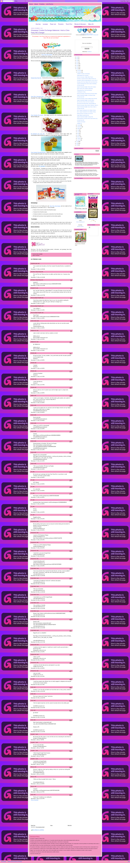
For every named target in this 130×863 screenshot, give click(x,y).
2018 (77, 58)
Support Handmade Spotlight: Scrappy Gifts (85, 116)
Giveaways (37, 255)
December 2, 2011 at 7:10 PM (37, 748)
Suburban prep (34, 263)
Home (31, 4)
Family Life (53, 24)
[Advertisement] (42, 813)
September (79, 126)
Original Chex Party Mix (36, 77)
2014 (77, 63)
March (78, 136)
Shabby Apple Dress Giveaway (82, 75)
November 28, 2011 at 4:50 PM (37, 668)
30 (70, 515)
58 (70, 767)
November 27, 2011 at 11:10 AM (38, 277)
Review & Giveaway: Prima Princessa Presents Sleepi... (87, 93)
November (79, 72)
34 (70, 551)
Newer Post (33, 825)
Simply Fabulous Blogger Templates (15, 861)
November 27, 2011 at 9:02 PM (37, 548)
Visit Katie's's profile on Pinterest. (87, 33)
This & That (69, 24)
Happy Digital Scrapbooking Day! (83, 115)
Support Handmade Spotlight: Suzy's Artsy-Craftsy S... (87, 106)
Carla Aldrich (33, 568)
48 (70, 679)
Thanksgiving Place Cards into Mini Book (84, 90)
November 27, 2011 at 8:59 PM (37, 530)
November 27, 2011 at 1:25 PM (37, 318)
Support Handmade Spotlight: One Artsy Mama (85, 100)
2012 (77, 67)
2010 (77, 141)
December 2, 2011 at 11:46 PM (37, 774)
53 (70, 720)
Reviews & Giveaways (80, 24)
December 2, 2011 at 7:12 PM (37, 764)
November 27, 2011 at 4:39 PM (37, 392)
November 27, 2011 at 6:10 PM (37, 428)
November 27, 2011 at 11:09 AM (38, 269)
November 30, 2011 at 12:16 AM (38, 717)
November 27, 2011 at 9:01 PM (37, 539)
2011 (77, 68)
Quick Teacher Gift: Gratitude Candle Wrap (85, 88)
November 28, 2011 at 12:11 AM (38, 616)
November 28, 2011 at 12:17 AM (38, 642)
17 (70, 406)
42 (70, 620)
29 (70, 507)
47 (70, 671)
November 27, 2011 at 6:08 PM (37, 412)
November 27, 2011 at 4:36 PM (37, 360)
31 (70, 522)
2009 (77, 143)
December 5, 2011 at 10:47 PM (37, 798)
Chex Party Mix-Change (47, 54)
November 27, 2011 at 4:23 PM (37, 350)
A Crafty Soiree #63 (80, 108)
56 (70, 751)
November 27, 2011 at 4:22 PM (37, 339)
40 (70, 603)
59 (70, 777)
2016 (77, 60)
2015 (77, 62)
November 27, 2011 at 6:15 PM (37, 461)
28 (70, 500)
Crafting (38, 24)
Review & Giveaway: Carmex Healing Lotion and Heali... (87, 98)
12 (70, 363)
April (78, 135)
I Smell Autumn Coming (81, 91)
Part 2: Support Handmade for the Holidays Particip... (86, 110)
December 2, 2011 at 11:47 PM (37, 792)
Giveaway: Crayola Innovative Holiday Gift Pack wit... (86, 78)
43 (70, 631)
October (78, 125)
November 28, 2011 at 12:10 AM (38, 608)
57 (70, 759)
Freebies (42, 4)
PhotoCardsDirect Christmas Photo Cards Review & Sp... (87, 118)
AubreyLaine (33, 644)
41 (70, 611)
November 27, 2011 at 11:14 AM (38, 285)
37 (70, 579)
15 (70, 388)
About (36, 4)
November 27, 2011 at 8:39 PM (37, 477)
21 (70, 442)
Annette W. (33, 288)
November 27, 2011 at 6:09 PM (37, 420)
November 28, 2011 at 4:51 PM (37, 676)
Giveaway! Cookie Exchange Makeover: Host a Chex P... (87, 80)
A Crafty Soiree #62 (80, 120)
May (78, 133)
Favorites (61, 24)
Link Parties (49, 4)
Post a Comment (34, 800)
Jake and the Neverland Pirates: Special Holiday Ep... (86, 103)
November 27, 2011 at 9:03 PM (37, 556)
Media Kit (91, 24)
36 (70, 569)
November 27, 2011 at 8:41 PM (37, 518)
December (79, 70)
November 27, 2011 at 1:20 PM (37, 303)
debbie (32, 395)
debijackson (33, 330)
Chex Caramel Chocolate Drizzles (38, 152)
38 (70, 587)
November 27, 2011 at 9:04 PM (37, 565)
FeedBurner (89, 51)
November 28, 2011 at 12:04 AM (38, 575)
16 (70, 396)
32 (70, 533)
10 (70, 342)
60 (70, 787)
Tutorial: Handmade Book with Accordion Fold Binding (86, 83)
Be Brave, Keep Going (36, 271)
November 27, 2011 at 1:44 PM (37, 328)
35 (70, 559)
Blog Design (3, 861)
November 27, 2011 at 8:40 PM (37, 512)
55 (70, 743)
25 (70, 480)
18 (70, 415)
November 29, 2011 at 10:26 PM (38, 697)
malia (32, 687)
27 (70, 494)
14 (70, 380)
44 (70, 645)
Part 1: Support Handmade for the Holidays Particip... (86, 111)
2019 (77, 57)
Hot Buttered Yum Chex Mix (38, 133)
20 (70, 432)
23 (70, 464)
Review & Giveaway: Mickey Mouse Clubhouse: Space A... (87, 105)
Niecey (32, 766)
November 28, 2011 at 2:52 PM (37, 651)
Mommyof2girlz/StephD (36, 297)
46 (70, 663)
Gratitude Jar (79, 123)
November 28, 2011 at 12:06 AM (38, 583)
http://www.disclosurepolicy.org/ (46, 853)
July (78, 130)
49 (70, 688)
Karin (32, 700)
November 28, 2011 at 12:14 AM (38, 627)
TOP (129, 861)
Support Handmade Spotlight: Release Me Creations (86, 86)
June (78, 131)
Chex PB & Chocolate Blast (37, 96)
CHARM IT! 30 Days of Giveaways (83, 73)
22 (70, 453)
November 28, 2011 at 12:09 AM (38, 600)
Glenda (32, 353)
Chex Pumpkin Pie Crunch (37, 115)
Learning (45, 24)
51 (70, 701)
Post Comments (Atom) (40, 827)
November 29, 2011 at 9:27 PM (37, 684)
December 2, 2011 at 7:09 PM (37, 739)
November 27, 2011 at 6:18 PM (37, 469)
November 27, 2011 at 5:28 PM (37, 402)
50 (70, 694)
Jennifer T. (33, 734)
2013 (77, 65)
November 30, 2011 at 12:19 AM (38, 731)
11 (71, 354)
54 (70, 735)
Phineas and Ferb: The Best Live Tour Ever (85, 113)
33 (70, 543)
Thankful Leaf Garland (81, 121)
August (78, 128)
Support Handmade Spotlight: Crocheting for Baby (86, 95)
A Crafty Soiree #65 (80, 85)
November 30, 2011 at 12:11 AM (38, 707)
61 (70, 795)
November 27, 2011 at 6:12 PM (37, 449)
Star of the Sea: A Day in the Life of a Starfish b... (86, 101)
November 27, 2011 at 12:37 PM (38, 295)
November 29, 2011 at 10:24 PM (38, 691)
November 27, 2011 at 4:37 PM (37, 376)
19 (70, 424)
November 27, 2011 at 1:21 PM (37, 310)
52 (70, 711)
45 (70, 655)
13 (70, 371)
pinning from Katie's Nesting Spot (92, 34)
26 (70, 487)
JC (31, 471)
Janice (32, 405)
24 (70, 472)
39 (70, 595)
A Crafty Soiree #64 (80, 96)
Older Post (70, 825)
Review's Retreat (80, 226)
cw (31, 678)
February (79, 138)
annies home (33, 320)
